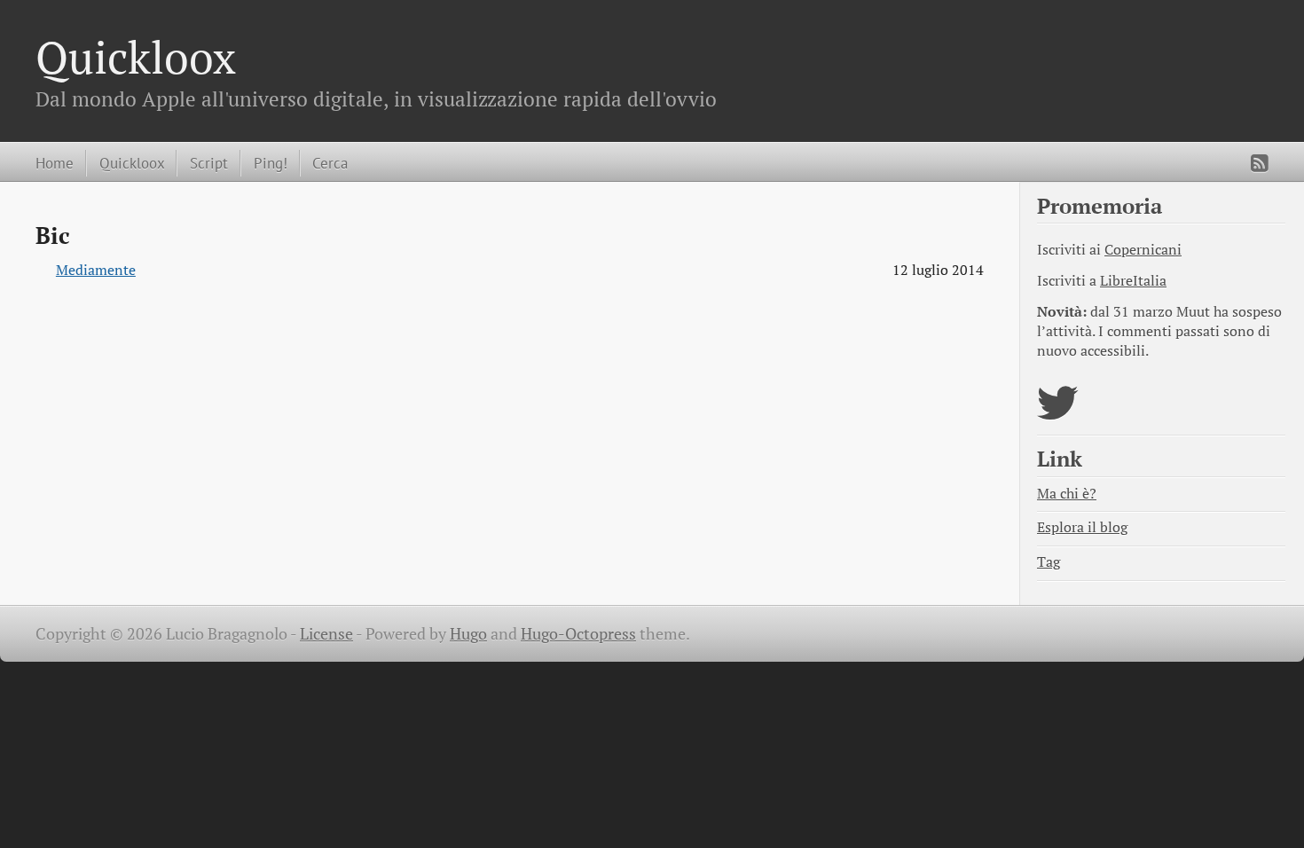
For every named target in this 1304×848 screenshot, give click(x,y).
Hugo (468, 634)
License (326, 634)
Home (54, 163)
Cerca (330, 163)
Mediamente (96, 270)
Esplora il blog (1082, 527)
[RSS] (1260, 163)
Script (209, 163)
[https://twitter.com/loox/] (1058, 414)
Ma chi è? (1066, 493)
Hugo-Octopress (578, 634)
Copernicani (1143, 249)
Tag (1048, 562)
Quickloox (135, 56)
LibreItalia (1133, 280)
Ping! (270, 163)
